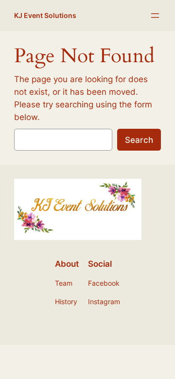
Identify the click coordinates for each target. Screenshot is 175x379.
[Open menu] (155, 15)
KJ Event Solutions (45, 15)
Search (139, 140)
